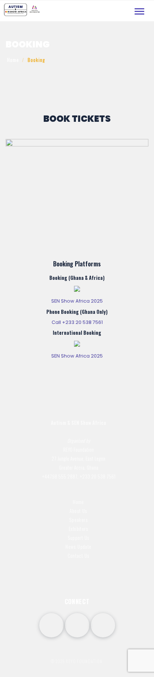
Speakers (78, 519)
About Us (78, 510)
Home (13, 60)
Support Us (79, 537)
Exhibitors (78, 528)
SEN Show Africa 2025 (77, 301)
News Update (78, 546)
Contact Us (79, 555)
